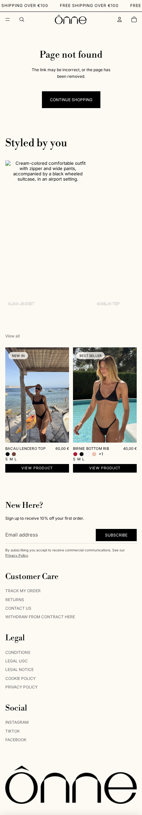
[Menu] (7, 19)
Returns (14, 599)
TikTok (12, 731)
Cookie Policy (20, 678)
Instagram (17, 722)
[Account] (119, 19)
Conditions (17, 652)
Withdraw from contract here (40, 616)
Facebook (15, 739)
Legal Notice (19, 669)
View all (12, 336)
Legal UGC (16, 660)
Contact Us (18, 608)
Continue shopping (71, 99)
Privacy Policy (16, 555)
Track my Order (23, 590)
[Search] (22, 19)
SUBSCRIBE (116, 534)
